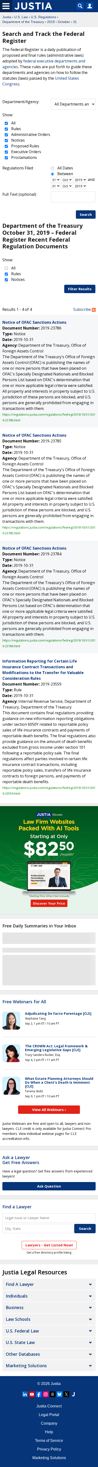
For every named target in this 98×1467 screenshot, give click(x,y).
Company (49, 1423)
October (64, 22)
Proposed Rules (24, 146)
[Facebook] (39, 1394)
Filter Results (80, 288)
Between (65, 173)
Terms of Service (49, 1441)
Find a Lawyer (16, 1207)
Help (49, 1432)
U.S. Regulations (43, 17)
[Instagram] (46, 1394)
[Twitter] (66, 1394)
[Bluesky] (59, 1394)
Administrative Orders (30, 134)
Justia (6, 17)
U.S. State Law (20, 1342)
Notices (17, 140)
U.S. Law (21, 17)
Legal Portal (49, 1415)
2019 (51, 22)
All (12, 123)
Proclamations (23, 157)
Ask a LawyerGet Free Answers (20, 1160)
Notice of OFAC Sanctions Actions (34, 322)
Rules (15, 128)
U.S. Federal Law (22, 1331)
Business (15, 1307)
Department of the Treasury (23, 22)
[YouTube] (32, 1394)
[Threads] (52, 1394)
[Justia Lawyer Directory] (73, 1394)
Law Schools (18, 1319)
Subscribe (82, 309)
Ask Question (49, 1186)
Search (86, 214)
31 (75, 22)
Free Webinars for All (24, 1001)
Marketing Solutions (26, 1365)
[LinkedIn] (25, 1394)
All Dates (65, 168)
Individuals (17, 1296)
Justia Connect (49, 1406)
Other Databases (23, 1354)
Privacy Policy (49, 1449)
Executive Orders (25, 151)
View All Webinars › (49, 1109)
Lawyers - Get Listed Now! (49, 1245)
